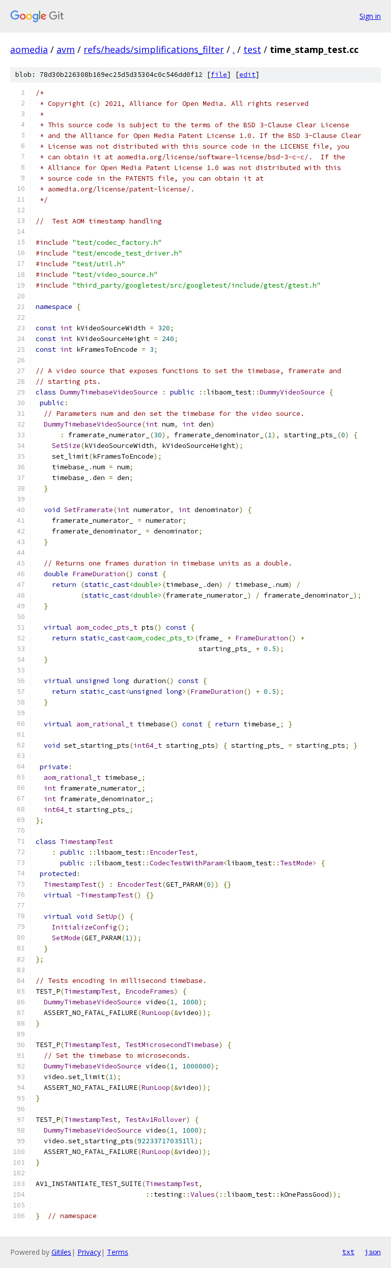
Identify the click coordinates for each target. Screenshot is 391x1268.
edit (247, 74)
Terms (117, 1252)
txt (348, 1251)
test (252, 49)
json (373, 1251)
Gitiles (61, 1252)
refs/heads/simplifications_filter (153, 49)
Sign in (370, 16)
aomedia (29, 49)
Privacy (89, 1252)
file (219, 74)
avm (66, 49)
